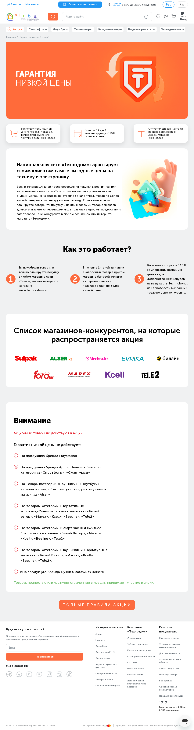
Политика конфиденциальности (169, 725)
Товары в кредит (105, 679)
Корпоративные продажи (141, 656)
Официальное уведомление (131, 725)
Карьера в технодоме (139, 650)
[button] (158, 16)
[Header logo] (24, 16)
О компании (134, 638)
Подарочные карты (106, 673)
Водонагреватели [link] (141, 29)
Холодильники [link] (172, 29)
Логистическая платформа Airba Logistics (136, 683)
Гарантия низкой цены (107, 685)
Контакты (132, 662)
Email (12, 647)
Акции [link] (17, 29)
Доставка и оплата (169, 653)
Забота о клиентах (137, 644)
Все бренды (166, 680)
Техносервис (102, 658)
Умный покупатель (169, 668)
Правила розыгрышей (171, 696)
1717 (163, 703)
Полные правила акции (97, 604)
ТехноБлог (101, 646)
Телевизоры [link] (83, 29)
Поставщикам (135, 674)
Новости (100, 640)
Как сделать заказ (169, 638)
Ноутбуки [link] (60, 29)
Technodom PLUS (105, 652)
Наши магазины (136, 668)
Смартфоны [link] (37, 29)
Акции (98, 634)
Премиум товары (168, 674)
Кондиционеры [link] (110, 29)
